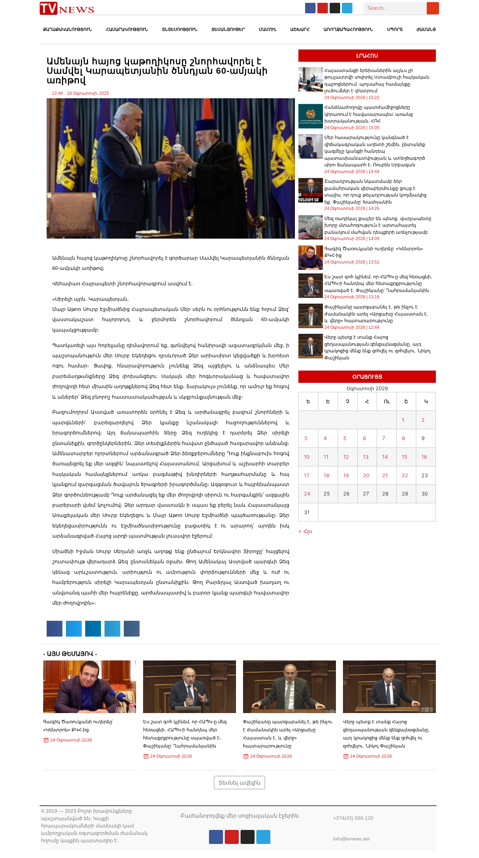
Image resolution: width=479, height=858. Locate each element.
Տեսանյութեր (228, 29)
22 (405, 475)
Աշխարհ (300, 29)
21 (385, 475)
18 (326, 475)
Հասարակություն (127, 29)
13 (366, 457)
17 (306, 475)
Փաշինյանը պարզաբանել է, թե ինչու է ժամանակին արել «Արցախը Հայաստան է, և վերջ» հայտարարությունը (376, 313)
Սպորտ (395, 29)
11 (326, 457)
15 (404, 457)
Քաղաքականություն (67, 29)
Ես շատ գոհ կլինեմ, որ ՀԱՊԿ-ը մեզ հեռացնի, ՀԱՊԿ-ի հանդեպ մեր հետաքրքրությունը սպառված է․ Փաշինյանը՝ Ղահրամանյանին (378, 283)
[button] (54, 629)
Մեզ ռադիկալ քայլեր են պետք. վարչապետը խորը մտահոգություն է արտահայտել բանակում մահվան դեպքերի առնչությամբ (377, 225)
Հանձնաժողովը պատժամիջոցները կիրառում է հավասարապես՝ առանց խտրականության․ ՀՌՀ (368, 114)
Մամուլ (267, 29)
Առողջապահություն (348, 29)
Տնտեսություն (179, 29)
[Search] (433, 8)
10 (307, 457)
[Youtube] (322, 8)
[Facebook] (310, 8)
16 (424, 457)
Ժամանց (426, 29)
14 (385, 457)
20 (366, 475)
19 (346, 475)
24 (307, 494)
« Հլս (305, 530)
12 (346, 457)
